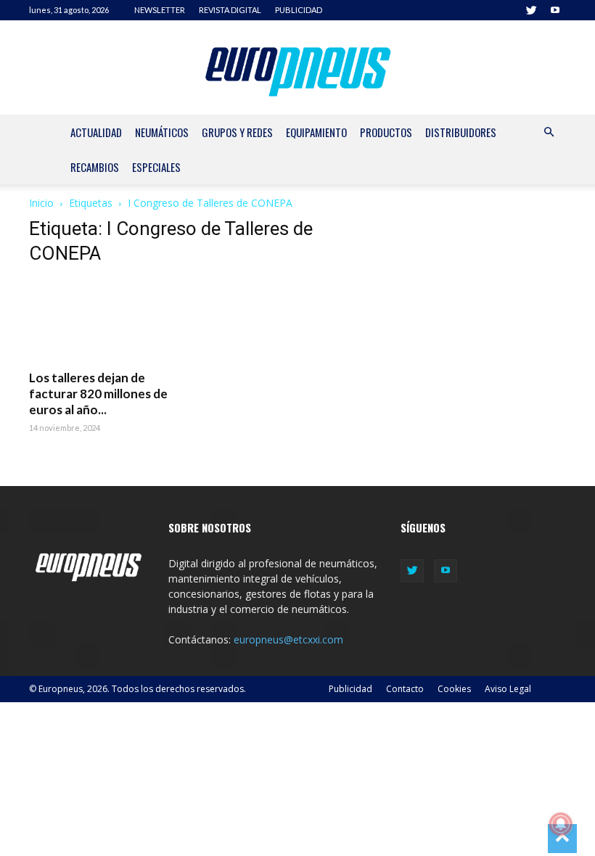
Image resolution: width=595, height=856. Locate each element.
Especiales (156, 167)
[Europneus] (298, 68)
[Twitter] (531, 10)
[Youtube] (555, 10)
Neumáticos (162, 132)
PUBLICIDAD (298, 10)
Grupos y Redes (237, 132)
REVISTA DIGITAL (230, 10)
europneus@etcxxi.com (288, 639)
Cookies (454, 689)
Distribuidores (460, 132)
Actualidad (96, 132)
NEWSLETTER (159, 10)
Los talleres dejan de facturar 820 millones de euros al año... (98, 393)
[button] (548, 132)
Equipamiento (316, 132)
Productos (386, 132)
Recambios (94, 167)
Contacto (405, 689)
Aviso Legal (508, 689)
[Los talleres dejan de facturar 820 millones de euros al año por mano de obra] (111, 320)
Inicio (41, 203)
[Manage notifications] (561, 824)
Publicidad (350, 689)
